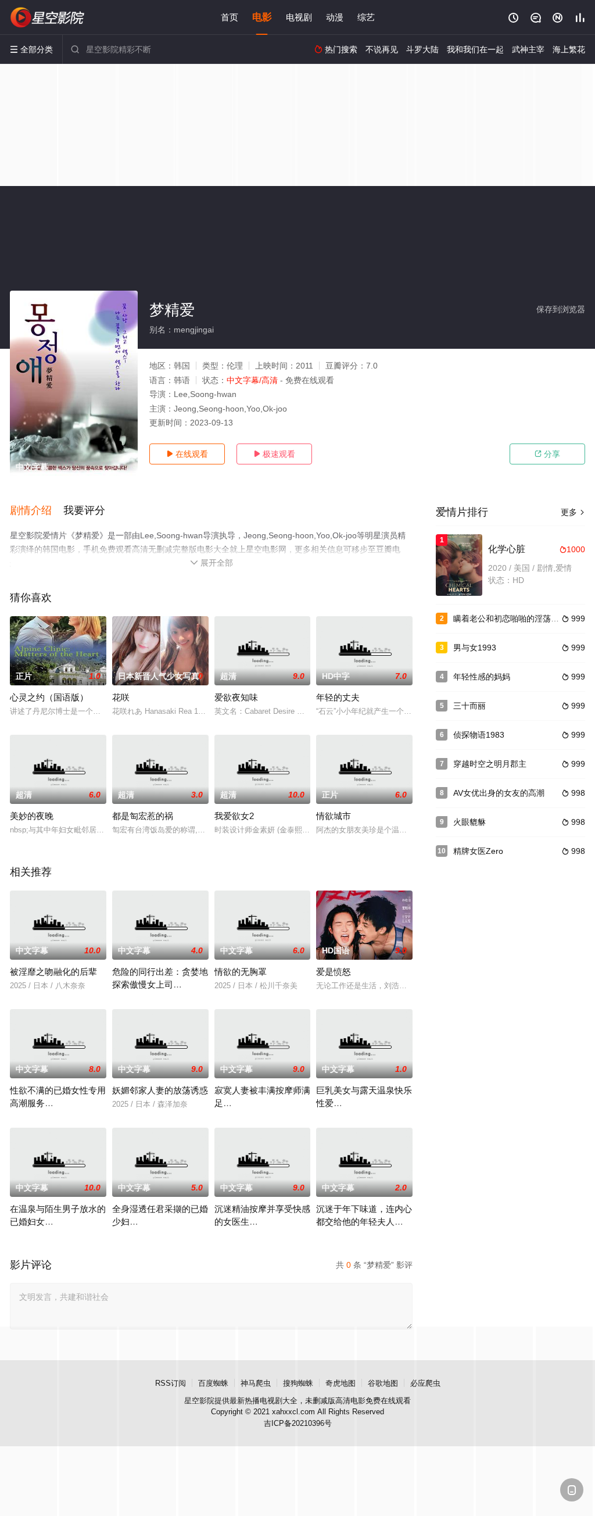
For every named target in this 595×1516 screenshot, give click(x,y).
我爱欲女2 (234, 816)
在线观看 (187, 454)
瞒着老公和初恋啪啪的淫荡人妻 (510, 618)
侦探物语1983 (478, 734)
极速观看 (274, 454)
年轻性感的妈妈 (481, 676)
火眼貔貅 (469, 822)
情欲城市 (333, 816)
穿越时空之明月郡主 (489, 763)
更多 (573, 512)
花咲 (121, 697)
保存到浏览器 (560, 309)
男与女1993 (474, 647)
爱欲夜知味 (236, 697)
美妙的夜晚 (31, 816)
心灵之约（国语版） (49, 697)
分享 (547, 454)
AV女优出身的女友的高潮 (498, 793)
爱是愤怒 (333, 972)
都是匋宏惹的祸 (142, 816)
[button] (36, 511)
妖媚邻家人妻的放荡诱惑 (160, 1090)
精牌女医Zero (478, 851)
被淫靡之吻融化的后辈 (53, 972)
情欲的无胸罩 (240, 972)
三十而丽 (469, 705)
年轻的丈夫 (338, 697)
